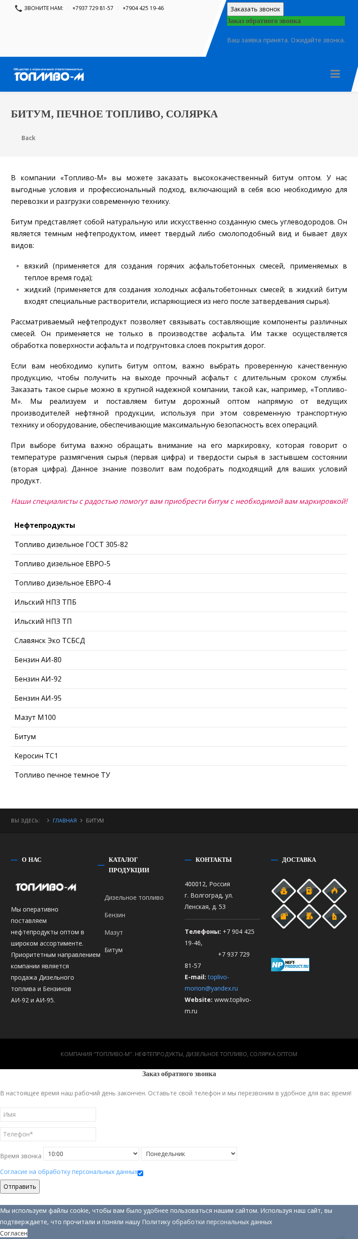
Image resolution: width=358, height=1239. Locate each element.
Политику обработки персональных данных (207, 1222)
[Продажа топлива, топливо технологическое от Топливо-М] (48, 63)
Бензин (114, 915)
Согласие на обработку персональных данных (69, 1171)
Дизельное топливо (134, 897)
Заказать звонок (255, 9)
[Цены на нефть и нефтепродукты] (290, 964)
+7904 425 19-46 (143, 8)
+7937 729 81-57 (93, 8)
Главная (65, 820)
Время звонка (20, 1156)
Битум (113, 950)
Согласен (14, 1233)
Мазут (113, 932)
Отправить (19, 1186)
